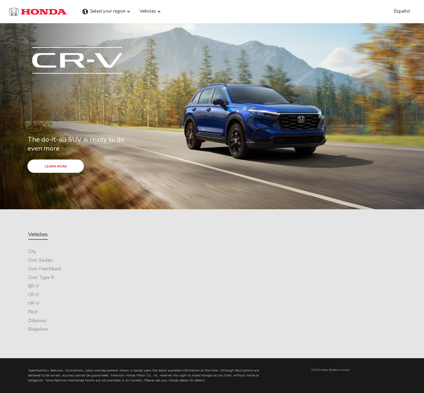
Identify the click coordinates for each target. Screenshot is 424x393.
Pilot (32, 312)
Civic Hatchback (45, 269)
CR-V (33, 295)
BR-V (33, 286)
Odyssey (37, 320)
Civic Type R (41, 277)
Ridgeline (38, 329)
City (32, 251)
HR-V (33, 303)
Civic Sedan (40, 260)
